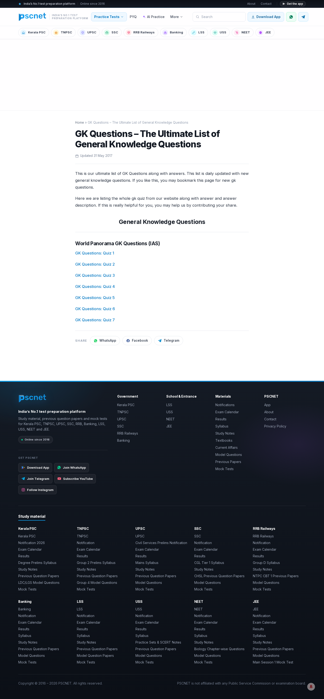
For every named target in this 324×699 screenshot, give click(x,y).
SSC (114, 32)
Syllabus (221, 426)
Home (79, 122)
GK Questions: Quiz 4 (95, 286)
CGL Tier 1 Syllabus (209, 563)
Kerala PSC (37, 32)
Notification (85, 543)
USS (223, 32)
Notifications (225, 405)
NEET (245, 32)
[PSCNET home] (32, 398)
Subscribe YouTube (78, 479)
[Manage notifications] (311, 686)
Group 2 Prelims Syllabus (96, 563)
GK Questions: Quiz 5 (95, 297)
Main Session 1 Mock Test (273, 662)
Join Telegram (38, 479)
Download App (268, 17)
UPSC (91, 32)
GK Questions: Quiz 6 (95, 308)
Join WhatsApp (74, 467)
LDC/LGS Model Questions (39, 583)
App (267, 405)
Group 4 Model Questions (97, 583)
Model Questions (228, 455)
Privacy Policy (275, 426)
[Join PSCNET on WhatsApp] (291, 17)
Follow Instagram (40, 490)
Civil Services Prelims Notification (161, 543)
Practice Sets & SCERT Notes (158, 642)
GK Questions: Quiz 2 (95, 264)
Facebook (140, 340)
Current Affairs (226, 447)
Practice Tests (107, 17)
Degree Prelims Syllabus (37, 563)
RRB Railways (144, 32)
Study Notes (225, 433)
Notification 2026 (31, 543)
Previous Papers (228, 462)
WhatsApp (107, 340)
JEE (268, 32)
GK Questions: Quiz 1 (94, 253)
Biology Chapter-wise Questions (219, 649)
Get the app (295, 3)
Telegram (171, 340)
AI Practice (156, 17)
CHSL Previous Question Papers (219, 576)
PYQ (133, 17)
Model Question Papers (95, 656)
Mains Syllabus (146, 563)
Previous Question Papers (38, 576)
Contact (266, 3)
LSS (201, 32)
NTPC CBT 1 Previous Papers (276, 576)
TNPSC (66, 32)
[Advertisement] (162, 75)
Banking (176, 32)
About (251, 3)
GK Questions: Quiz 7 (95, 320)
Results (221, 419)
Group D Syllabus (266, 563)
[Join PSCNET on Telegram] (303, 17)
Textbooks (223, 440)
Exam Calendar (227, 412)
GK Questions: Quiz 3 (95, 275)
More (174, 17)
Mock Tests (224, 469)
